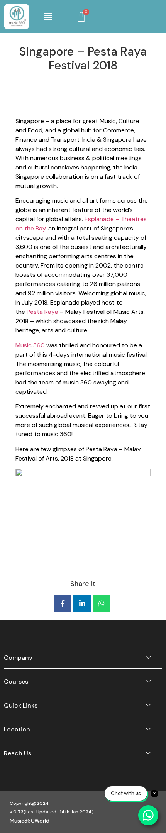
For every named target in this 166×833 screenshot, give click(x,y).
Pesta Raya (42, 312)
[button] (48, 16)
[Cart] (81, 17)
